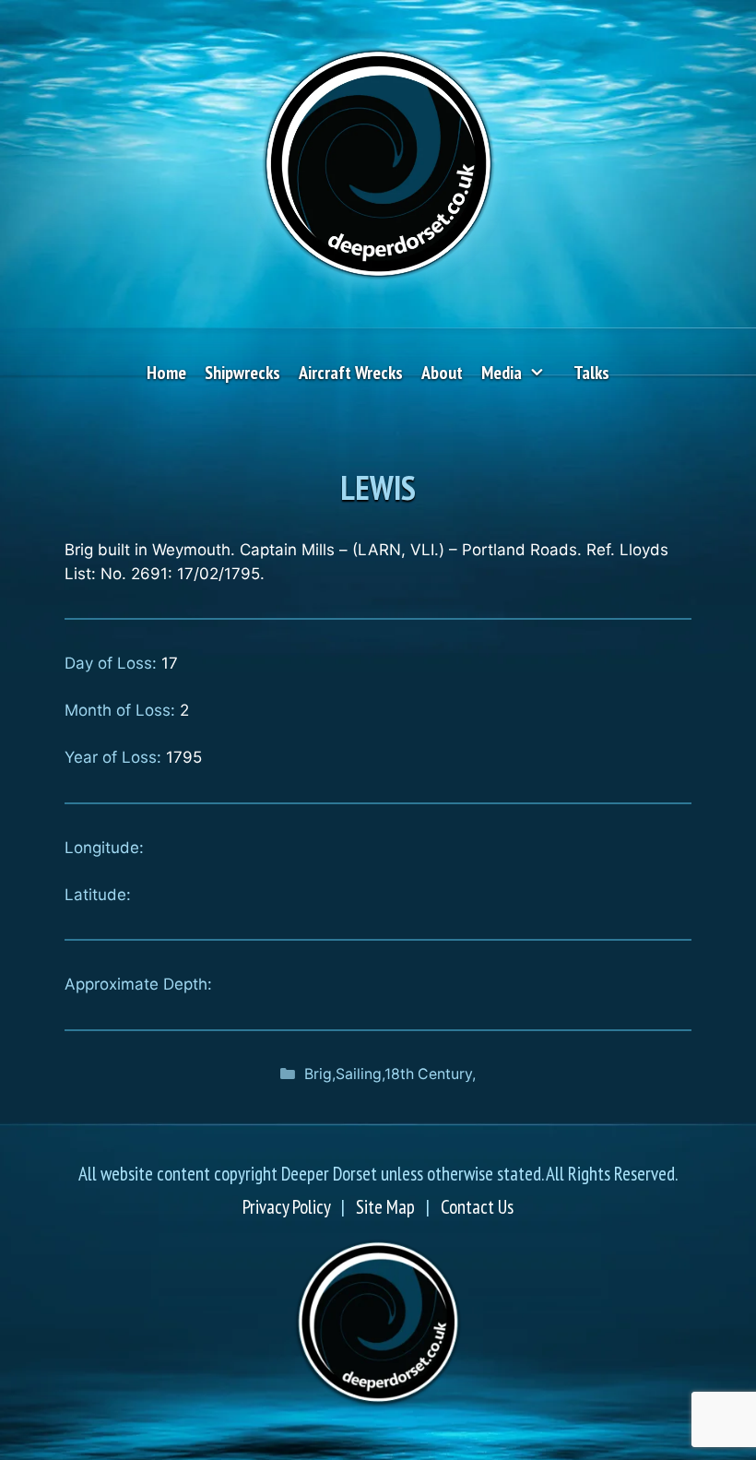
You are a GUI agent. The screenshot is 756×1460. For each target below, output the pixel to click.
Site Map (385, 1206)
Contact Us (477, 1206)
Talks (591, 373)
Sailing (359, 1074)
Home (166, 373)
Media (501, 373)
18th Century (428, 1074)
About (442, 373)
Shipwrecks (242, 373)
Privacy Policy (286, 1206)
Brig (318, 1074)
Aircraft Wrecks (351, 373)
